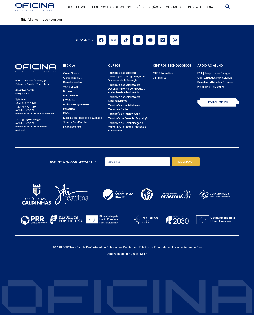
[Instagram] (113, 40)
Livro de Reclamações (187, 247)
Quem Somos (71, 73)
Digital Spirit (139, 254)
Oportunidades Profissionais (214, 77)
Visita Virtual (70, 86)
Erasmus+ (69, 100)
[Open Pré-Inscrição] (160, 7)
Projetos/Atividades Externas (215, 82)
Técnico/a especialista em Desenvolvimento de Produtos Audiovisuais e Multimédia (126, 88)
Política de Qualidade (76, 104)
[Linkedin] (138, 40)
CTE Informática (163, 73)
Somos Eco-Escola (75, 122)
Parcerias (69, 109)
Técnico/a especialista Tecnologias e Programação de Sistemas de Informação (127, 76)
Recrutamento (72, 95)
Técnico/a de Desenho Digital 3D (128, 118)
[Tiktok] (125, 40)
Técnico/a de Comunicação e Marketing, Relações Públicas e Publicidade (127, 126)
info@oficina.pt (24, 93)
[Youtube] (150, 40)
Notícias (68, 91)
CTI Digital (159, 77)
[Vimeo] (162, 40)
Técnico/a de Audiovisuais (124, 113)
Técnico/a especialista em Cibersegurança (124, 98)
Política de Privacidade (154, 247)
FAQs (66, 113)
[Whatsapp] (174, 40)
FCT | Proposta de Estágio (213, 73)
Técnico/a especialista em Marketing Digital (124, 107)
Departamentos (72, 82)
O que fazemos (72, 77)
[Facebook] (101, 40)
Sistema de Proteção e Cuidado (82, 117)
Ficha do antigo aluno (210, 86)
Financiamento (72, 126)
